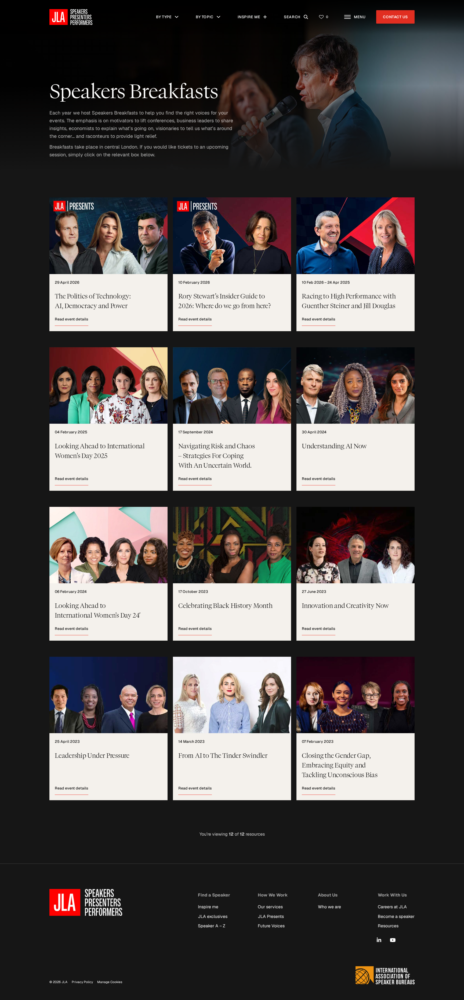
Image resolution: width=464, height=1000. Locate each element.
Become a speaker (396, 916)
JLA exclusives (212, 916)
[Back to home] (70, 17)
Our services (270, 907)
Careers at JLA (392, 907)
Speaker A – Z (211, 925)
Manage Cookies (109, 982)
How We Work (273, 895)
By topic (210, 14)
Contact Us (395, 16)
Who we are (329, 907)
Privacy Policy (82, 982)
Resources (388, 925)
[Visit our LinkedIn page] (379, 940)
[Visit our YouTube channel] (393, 940)
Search (298, 14)
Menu (362, 14)
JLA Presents (271, 916)
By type (170, 14)
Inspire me (252, 14)
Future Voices (271, 925)
